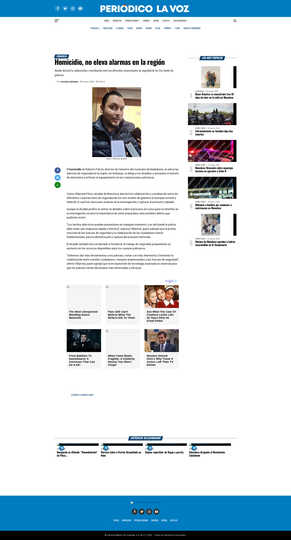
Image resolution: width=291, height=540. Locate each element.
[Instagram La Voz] (149, 512)
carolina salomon (69, 81)
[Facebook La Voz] (135, 512)
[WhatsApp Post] (58, 184)
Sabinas (146, 21)
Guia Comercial (180, 21)
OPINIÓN (167, 28)
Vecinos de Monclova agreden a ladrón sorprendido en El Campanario (215, 243)
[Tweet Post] (57, 177)
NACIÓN (139, 28)
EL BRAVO (120, 28)
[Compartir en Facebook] (57, 170)
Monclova (117, 21)
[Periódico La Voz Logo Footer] (145, 501)
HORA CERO (107, 28)
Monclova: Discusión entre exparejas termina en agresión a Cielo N (214, 170)
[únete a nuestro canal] (145, 415)
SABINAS (154, 520)
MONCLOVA (126, 520)
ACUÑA (164, 520)
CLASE (157, 28)
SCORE (130, 28)
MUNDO (149, 28)
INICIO (116, 520)
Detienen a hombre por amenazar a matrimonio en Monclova (213, 207)
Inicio (106, 21)
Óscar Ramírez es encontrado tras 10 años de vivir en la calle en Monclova (214, 96)
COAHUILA (95, 28)
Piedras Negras (132, 21)
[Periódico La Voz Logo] (145, 14)
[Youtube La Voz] (156, 512)
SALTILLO (173, 520)
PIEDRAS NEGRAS (141, 520)
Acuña (156, 21)
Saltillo (166, 21)
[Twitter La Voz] (142, 512)
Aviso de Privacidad (192, 28)
